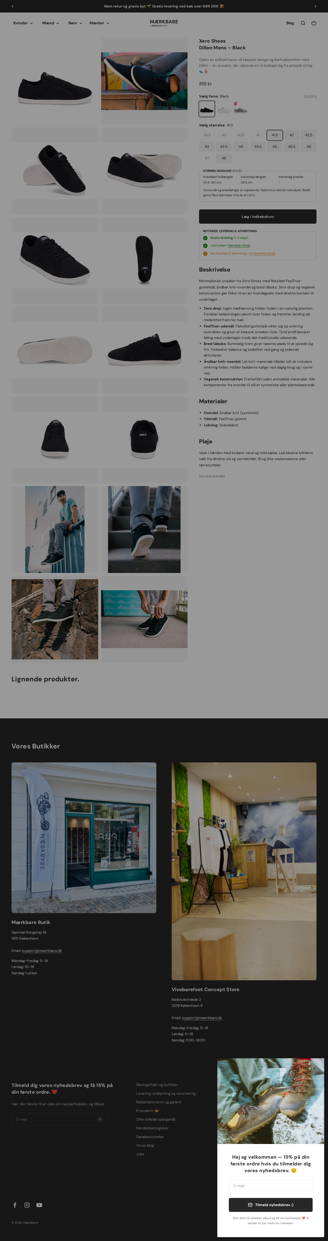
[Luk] (314, 1068)
